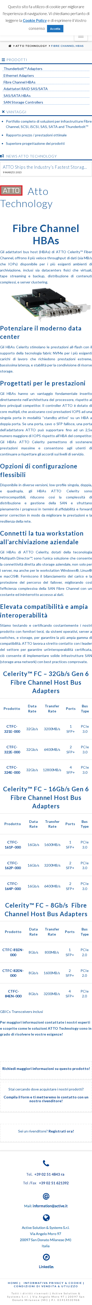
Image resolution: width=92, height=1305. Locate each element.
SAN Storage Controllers (23, 102)
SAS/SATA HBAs (17, 96)
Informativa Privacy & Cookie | (54, 1282)
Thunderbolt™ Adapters (23, 69)
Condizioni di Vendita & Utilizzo (46, 1286)
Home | (14, 1282)
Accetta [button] (55, 28)
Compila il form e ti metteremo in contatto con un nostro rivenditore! (46, 1099)
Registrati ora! (61, 1131)
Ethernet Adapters (19, 76)
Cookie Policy (35, 20)
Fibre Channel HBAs (20, 82)
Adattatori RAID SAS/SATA (26, 89)
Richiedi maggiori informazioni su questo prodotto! (46, 1068)
